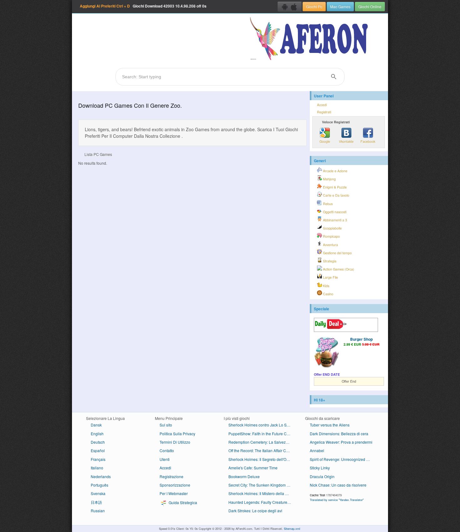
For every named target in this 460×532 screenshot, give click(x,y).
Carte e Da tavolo (335, 195)
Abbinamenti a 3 (334, 220)
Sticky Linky (320, 467)
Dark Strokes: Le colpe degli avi (255, 510)
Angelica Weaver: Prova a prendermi (341, 442)
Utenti (165, 459)
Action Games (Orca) (338, 269)
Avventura (330, 244)
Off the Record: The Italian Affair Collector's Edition (262, 450)
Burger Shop (361, 339)
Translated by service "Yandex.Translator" (337, 500)
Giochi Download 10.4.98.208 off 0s (143, 6)
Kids (325, 285)
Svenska (98, 493)
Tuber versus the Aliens (330, 424)
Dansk (96, 424)
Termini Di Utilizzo (175, 442)
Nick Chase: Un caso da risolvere (338, 485)
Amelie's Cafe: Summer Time (253, 467)
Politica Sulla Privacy (177, 433)
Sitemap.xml (292, 528)
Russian (98, 510)
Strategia (329, 261)
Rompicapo (331, 236)
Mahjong (329, 179)
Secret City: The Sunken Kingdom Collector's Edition (262, 485)
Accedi (322, 104)
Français (98, 459)
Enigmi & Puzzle (334, 187)
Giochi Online (369, 6)
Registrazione (171, 476)
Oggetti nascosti (334, 211)
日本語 (96, 502)
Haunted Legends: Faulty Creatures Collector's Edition (262, 502)
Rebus (327, 203)
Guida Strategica (182, 502)
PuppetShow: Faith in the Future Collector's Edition (262, 433)
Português (99, 485)
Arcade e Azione (334, 170)
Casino (327, 294)
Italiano (97, 467)
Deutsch (98, 442)
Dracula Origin (322, 476)
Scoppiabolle (332, 228)
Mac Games (340, 6)
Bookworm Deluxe (244, 476)
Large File (330, 277)
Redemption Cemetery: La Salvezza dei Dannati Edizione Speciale (262, 442)
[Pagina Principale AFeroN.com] (310, 39)
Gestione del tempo (337, 253)
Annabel (317, 450)
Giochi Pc (314, 6)
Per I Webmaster (174, 493)
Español (98, 450)
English (97, 433)
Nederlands (101, 476)
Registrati (324, 112)
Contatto (167, 450)
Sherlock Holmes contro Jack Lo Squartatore (262, 424)
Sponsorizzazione (175, 485)
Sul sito (166, 424)
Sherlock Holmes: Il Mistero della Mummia (262, 493)
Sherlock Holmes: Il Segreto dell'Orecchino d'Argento (262, 459)
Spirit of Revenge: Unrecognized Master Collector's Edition (343, 459)
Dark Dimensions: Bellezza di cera (339, 433)
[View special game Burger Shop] (326, 352)
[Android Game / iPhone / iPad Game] (290, 7)
